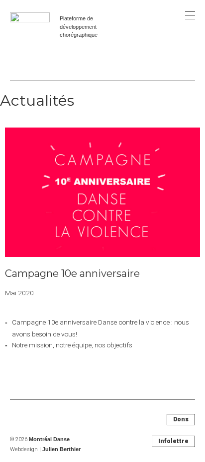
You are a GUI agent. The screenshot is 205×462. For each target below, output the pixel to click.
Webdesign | (45, 449)
